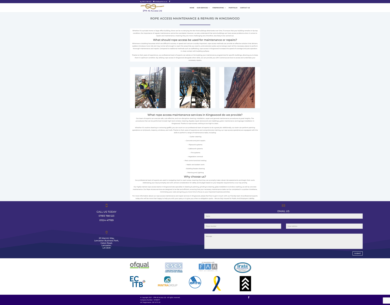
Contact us (245, 8)
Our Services (202, 8)
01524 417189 (106, 220)
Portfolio (233, 8)
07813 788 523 (106, 215)
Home (192, 8)
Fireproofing (218, 8)
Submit (357, 253)
